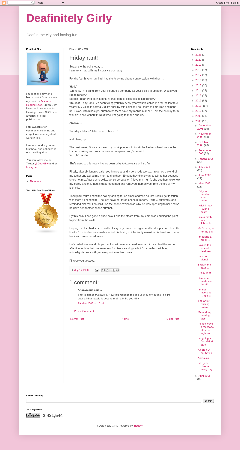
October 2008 (202, 144)
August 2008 (206, 158)
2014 (198, 90)
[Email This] (103, 270)
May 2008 (204, 183)
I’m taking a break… (205, 238)
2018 (198, 69)
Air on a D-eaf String (205, 351)
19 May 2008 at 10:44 (91, 303)
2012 (198, 100)
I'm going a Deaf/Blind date (205, 341)
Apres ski (203, 357)
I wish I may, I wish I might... (205, 208)
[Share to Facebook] (114, 270)
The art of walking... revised (205, 304)
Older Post (172, 318)
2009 (198, 115)
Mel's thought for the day (206, 230)
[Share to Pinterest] (117, 270)
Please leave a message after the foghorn (206, 328)
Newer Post (77, 318)
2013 (198, 95)
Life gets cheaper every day (205, 366)
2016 (198, 80)
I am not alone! (203, 258)
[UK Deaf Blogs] (46, 233)
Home (125, 318)
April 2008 (205, 375)
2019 (198, 64)
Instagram (32, 167)
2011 (198, 105)
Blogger (138, 425)
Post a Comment (84, 311)
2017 (198, 75)
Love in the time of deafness (205, 248)
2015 (198, 85)
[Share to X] (110, 270)
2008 (198, 121)
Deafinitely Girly (69, 18)
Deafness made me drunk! (205, 281)
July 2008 (204, 166)
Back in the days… (204, 266)
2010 (198, 110)
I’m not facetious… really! (204, 292)
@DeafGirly (42, 163)
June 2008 (205, 175)
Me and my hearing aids (204, 315)
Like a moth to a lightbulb (205, 220)
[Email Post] (96, 270)
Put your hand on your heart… (204, 196)
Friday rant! (205, 272)
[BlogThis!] (107, 270)
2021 (198, 54)
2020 (198, 59)
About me (35, 181)
